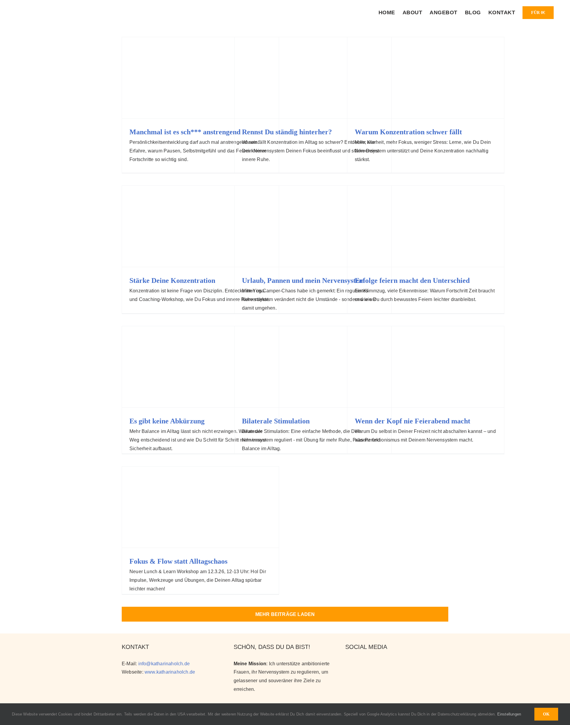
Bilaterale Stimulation (276, 421)
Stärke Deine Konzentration (172, 280)
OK (546, 714)
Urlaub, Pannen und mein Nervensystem (303, 280)
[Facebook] (368, 663)
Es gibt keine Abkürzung (167, 421)
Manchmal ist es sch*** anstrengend (184, 132)
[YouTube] (358, 663)
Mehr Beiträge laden (285, 614)
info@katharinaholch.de (164, 663)
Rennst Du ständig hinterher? (287, 132)
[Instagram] (348, 663)
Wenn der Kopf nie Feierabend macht (412, 421)
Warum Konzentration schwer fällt (408, 132)
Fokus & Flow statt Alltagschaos (178, 561)
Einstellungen (509, 714)
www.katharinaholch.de (170, 671)
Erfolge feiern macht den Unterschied (412, 280)
